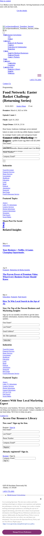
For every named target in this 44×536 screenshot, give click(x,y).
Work (5, 59)
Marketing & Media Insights (20, 270)
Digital (10, 39)
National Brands (13, 55)
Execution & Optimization (17, 47)
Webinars (11, 73)
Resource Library (14, 69)
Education (6, 297)
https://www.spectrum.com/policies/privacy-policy (19, 524)
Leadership (12, 63)
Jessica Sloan (21, 106)
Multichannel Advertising (12, 35)
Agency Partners (14, 57)
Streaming (6, 246)
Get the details (22, 11)
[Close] (40, 498)
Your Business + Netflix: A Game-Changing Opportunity (18, 251)
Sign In (12, 427)
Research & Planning (15, 43)
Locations (11, 65)
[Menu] (4, 33)
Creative (11, 45)
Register (6, 456)
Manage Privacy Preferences (22, 532)
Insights (10, 71)
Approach (6, 41)
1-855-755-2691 (35, 80)
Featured (6, 270)
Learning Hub (8, 67)
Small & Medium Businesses (18, 53)
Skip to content (5, 1)
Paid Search (22, 297)
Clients (5, 51)
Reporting (11, 49)
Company (6, 61)
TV (9, 37)
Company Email (8, 458)
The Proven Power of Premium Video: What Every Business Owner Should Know (20, 276)
